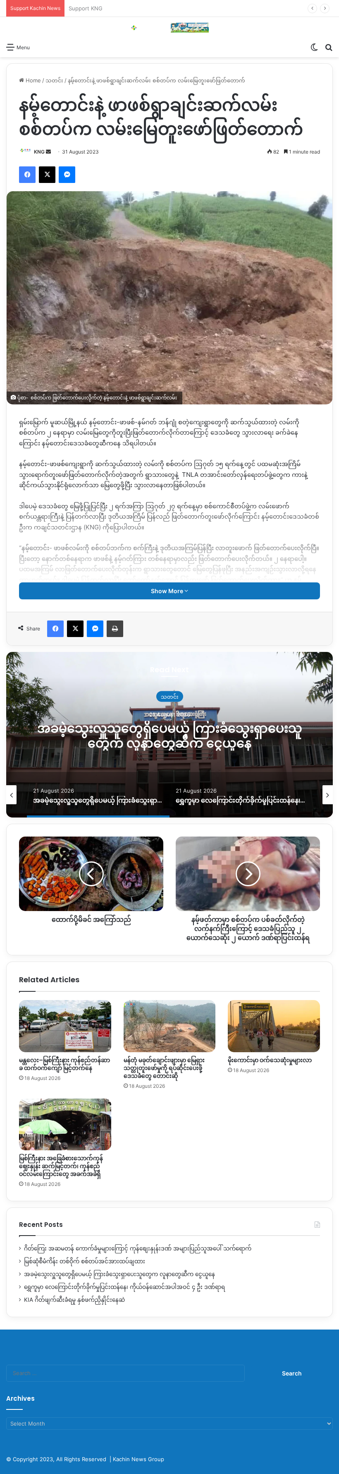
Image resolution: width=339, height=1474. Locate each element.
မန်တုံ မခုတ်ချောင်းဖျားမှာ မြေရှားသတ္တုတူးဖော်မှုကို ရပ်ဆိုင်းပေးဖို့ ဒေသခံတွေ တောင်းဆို (164, 1068)
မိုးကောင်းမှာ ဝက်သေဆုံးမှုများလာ (270, 1060)
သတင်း (54, 80)
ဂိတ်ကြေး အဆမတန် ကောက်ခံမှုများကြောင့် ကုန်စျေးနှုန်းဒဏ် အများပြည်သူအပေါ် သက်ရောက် (137, 1248)
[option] (169, 735)
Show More (167, 590)
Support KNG (86, 8)
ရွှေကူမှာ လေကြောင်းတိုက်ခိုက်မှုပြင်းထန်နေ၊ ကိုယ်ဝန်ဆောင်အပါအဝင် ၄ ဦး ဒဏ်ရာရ (169, 735)
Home (32, 80)
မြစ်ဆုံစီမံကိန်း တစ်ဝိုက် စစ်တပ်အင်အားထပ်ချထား (84, 1261)
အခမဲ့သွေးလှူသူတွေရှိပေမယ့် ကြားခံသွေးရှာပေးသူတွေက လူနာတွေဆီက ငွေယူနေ (119, 1274)
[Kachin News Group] (169, 28)
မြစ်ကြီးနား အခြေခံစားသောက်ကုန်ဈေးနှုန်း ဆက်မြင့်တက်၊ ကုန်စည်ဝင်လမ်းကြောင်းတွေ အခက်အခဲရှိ (61, 1166)
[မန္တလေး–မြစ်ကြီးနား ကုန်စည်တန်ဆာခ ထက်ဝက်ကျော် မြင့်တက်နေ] (65, 1026)
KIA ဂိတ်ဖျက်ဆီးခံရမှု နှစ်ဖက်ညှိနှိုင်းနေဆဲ (74, 1299)
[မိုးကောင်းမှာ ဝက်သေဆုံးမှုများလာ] (274, 1026)
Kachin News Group (138, 1459)
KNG (39, 152)
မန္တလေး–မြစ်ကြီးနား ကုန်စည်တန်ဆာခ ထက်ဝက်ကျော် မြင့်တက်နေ (64, 1064)
